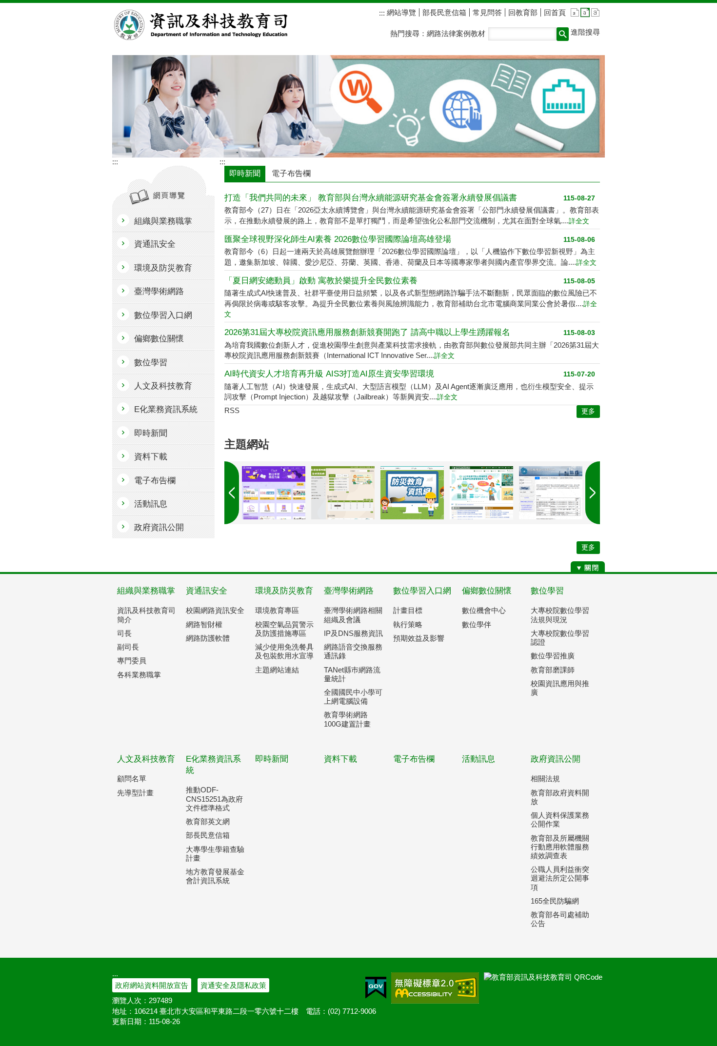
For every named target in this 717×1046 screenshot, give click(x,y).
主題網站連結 (277, 670)
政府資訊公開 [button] (159, 527)
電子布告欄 (414, 759)
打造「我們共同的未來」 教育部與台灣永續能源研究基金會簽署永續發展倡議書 (370, 197)
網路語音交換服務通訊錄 (353, 651)
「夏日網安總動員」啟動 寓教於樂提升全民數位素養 (321, 280)
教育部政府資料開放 (560, 797)
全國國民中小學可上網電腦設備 (353, 696)
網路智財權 (204, 624)
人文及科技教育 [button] (163, 386)
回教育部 (523, 12)
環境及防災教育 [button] (163, 268)
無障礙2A (435, 988)
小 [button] (575, 12)
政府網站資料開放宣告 (151, 985)
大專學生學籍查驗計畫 (215, 853)
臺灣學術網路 (349, 590)
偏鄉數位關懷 (487, 590)
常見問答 (487, 12)
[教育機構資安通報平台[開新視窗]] (550, 492)
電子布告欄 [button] (155, 480)
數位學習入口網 (422, 590)
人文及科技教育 (146, 759)
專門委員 (131, 660)
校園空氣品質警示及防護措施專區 (284, 628)
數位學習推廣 (553, 655)
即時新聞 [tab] (244, 173)
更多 (588, 547)
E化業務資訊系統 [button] (166, 409)
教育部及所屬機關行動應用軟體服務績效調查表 (560, 847)
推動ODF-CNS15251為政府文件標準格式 (214, 798)
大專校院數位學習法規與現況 (560, 614)
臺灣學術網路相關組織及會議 (353, 614)
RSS (231, 410)
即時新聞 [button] (150, 433)
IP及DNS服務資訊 (353, 633)
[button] (563, 34)
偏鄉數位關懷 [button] (159, 338)
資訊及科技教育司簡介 (146, 614)
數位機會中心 (484, 610)
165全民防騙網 (555, 901)
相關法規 (545, 778)
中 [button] (585, 12)
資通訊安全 (206, 590)
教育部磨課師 (553, 670)
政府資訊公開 (555, 759)
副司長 (128, 647)
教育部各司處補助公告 (560, 919)
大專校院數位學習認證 (560, 637)
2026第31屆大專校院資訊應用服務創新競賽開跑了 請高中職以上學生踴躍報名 (367, 332)
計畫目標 (407, 610)
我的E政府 (375, 988)
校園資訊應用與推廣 (560, 687)
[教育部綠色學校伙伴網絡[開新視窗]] (481, 492)
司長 (124, 633)
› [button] (231, 492)
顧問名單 (131, 778)
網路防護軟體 (208, 638)
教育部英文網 (208, 821)
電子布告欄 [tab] (291, 173)
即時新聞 (271, 759)
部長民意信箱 (444, 12)
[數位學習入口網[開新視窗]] (273, 492)
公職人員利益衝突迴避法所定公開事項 (560, 878)
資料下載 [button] (150, 456)
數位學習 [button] (150, 362)
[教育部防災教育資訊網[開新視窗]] (412, 492)
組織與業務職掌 (146, 590)
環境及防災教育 (284, 590)
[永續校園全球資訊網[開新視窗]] (343, 492)
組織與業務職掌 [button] (163, 221)
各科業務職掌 (139, 675)
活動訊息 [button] (150, 504)
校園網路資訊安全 (215, 610)
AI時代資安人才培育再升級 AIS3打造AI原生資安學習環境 (329, 373)
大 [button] (595, 12)
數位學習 (547, 590)
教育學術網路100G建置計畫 (347, 719)
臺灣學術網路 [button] (159, 291)
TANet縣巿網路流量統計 (352, 674)
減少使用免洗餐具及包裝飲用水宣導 (284, 651)
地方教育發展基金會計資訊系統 (215, 876)
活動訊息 (478, 759)
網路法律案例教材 (456, 33)
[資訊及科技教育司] (358, 106)
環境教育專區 (277, 610)
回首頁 (555, 12)
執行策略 (407, 624)
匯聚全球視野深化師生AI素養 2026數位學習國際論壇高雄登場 (337, 239)
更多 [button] (588, 411)
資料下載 (340, 759)
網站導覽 (400, 12)
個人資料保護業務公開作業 (560, 819)
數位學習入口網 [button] (163, 315)
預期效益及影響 (418, 638)
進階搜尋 (585, 32)
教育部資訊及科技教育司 (201, 25)
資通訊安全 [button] (155, 244)
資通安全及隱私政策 (233, 985)
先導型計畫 (135, 793)
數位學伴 (476, 624)
